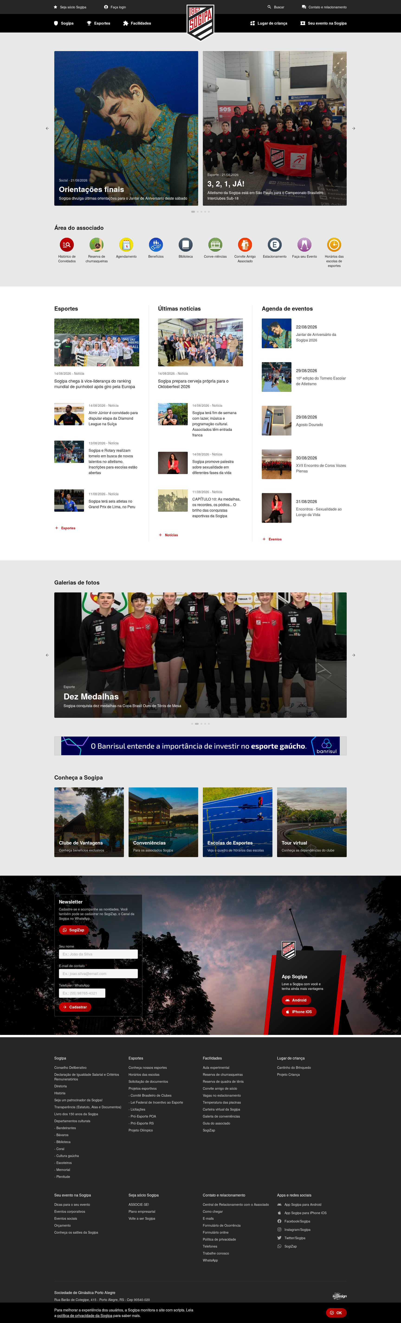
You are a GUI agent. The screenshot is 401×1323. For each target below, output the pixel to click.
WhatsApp (210, 1260)
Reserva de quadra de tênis (223, 1081)
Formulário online (216, 1232)
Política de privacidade (219, 1239)
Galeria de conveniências (221, 1116)
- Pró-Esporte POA (142, 1116)
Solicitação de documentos (148, 1081)
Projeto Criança (288, 1074)
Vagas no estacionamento (222, 1095)
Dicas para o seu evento (72, 1204)
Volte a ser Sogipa (142, 1218)
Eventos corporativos (69, 1211)
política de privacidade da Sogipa (84, 1315)
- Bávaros (61, 1134)
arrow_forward (353, 128)
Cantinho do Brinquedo (294, 1067)
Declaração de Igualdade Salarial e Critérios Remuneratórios (86, 1076)
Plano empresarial (142, 1211)
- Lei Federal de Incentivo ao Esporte (156, 1102)
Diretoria (60, 1086)
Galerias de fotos (77, 582)
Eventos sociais (65, 1218)
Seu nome (66, 946)
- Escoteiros (63, 1162)
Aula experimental (216, 1067)
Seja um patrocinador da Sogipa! (78, 1100)
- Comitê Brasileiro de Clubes (150, 1095)
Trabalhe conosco (216, 1253)
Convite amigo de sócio (220, 1088)
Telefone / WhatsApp (74, 985)
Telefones (210, 1246)
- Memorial (62, 1169)
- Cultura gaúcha (66, 1155)
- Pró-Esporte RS (141, 1123)
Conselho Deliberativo (70, 1067)
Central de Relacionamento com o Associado (236, 1204)
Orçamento (62, 1225)
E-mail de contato (73, 965)
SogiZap (209, 1130)
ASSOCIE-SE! (139, 1204)
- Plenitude (62, 1176)
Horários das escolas (144, 1074)
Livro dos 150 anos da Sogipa (76, 1114)
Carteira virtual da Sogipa (221, 1109)
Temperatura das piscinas (222, 1102)
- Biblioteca (62, 1141)
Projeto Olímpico (141, 1130)
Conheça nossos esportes (148, 1067)
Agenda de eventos (287, 308)
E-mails (208, 1218)
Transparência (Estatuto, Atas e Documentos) (87, 1107)
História (59, 1093)
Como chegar (213, 1211)
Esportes (66, 308)
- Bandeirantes (65, 1127)
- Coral (59, 1148)
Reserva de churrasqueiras (223, 1074)
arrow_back (47, 128)
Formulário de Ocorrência (222, 1225)
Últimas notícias (179, 308)
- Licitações (137, 1109)
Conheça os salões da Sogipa (76, 1232)
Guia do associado (216, 1123)
